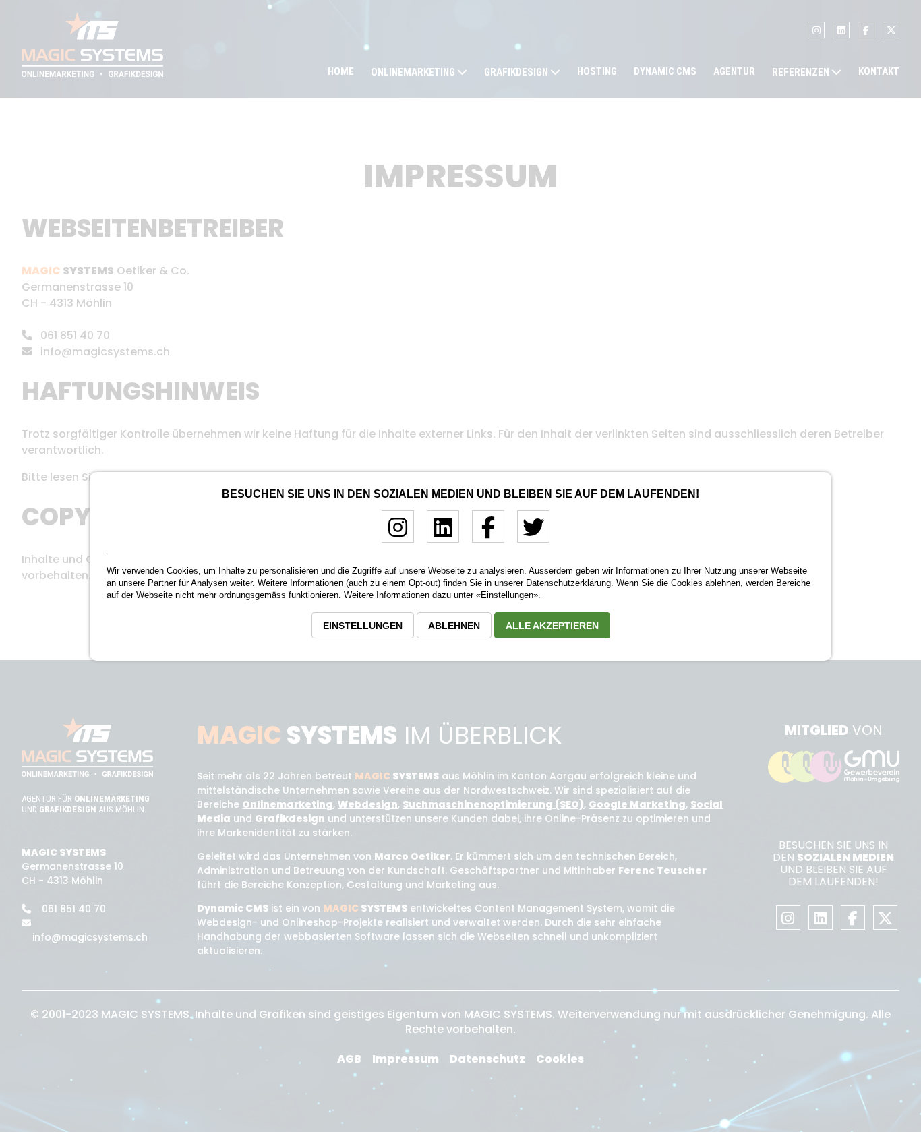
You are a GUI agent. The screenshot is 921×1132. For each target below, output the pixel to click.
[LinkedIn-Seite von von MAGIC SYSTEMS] (438, 532)
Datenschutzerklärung (568, 583)
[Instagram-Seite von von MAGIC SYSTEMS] (393, 532)
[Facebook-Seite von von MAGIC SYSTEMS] (483, 532)
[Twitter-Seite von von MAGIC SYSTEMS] (528, 532)
